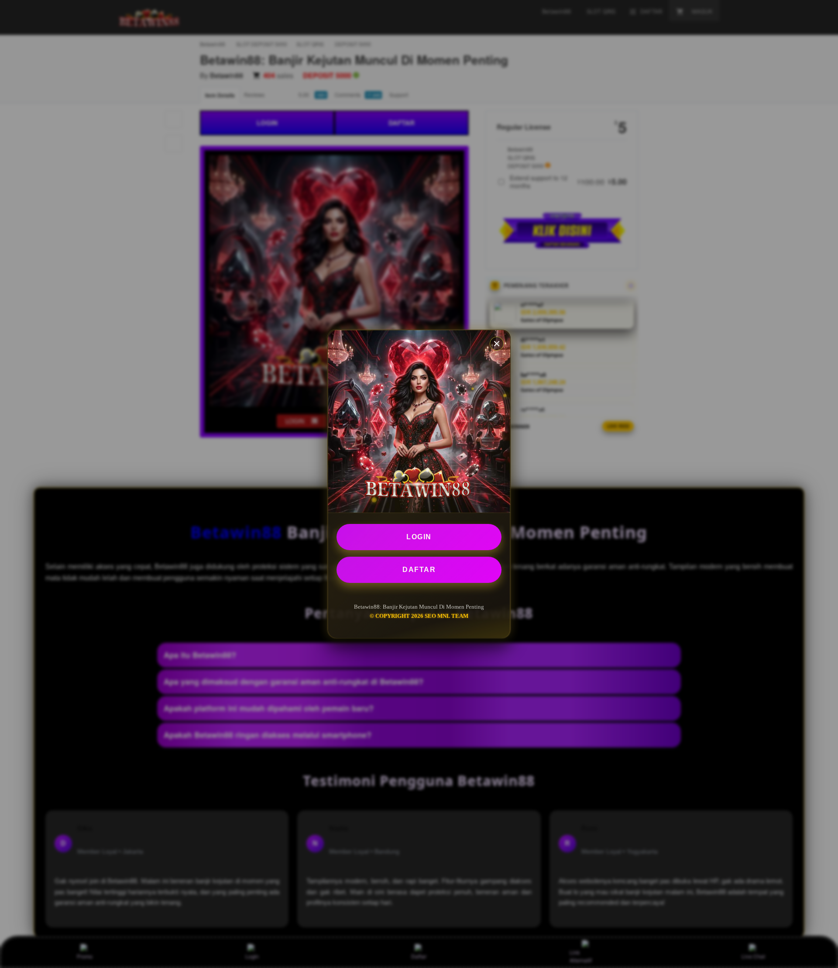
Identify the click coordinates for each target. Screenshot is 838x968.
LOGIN (419, 537)
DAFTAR (419, 569)
